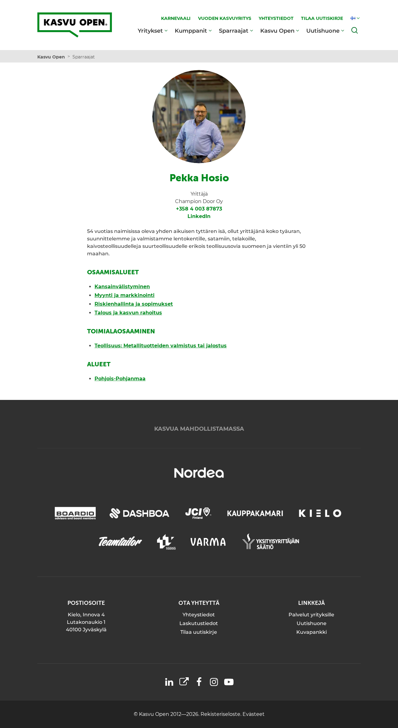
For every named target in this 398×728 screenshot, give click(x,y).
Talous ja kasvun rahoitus (128, 313)
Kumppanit (191, 30)
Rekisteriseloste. (222, 714)
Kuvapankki (311, 632)
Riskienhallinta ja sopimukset (134, 304)
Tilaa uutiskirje (198, 632)
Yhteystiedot (199, 615)
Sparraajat (233, 30)
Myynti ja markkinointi (125, 295)
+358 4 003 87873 (199, 209)
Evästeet (254, 714)
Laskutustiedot (198, 623)
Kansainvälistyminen (122, 287)
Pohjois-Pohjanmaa (120, 379)
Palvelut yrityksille (311, 615)
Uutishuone (323, 30)
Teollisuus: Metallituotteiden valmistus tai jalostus (161, 346)
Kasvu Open (277, 30)
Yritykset (150, 30)
